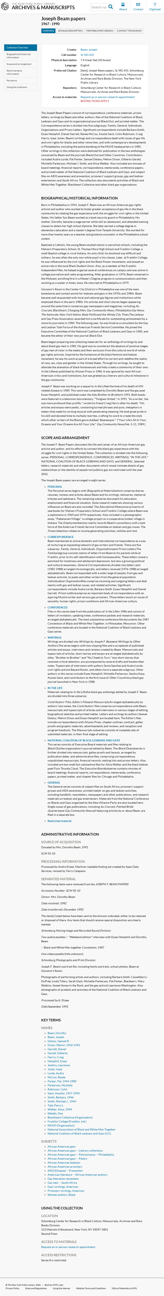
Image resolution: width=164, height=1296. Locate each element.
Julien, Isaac (55, 1069)
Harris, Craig (56, 1057)
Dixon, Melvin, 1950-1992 (64, 1045)
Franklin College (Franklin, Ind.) (67, 1121)
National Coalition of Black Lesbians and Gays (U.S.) (79, 1133)
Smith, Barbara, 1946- (61, 1097)
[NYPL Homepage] (5, 6)
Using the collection (17, 87)
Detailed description (70, 31)
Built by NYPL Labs (54, 1285)
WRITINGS (54, 637)
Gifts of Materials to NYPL (124, 1288)
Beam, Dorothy (57, 1033)
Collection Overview (17, 47)
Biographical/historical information (19, 56)
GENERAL (54, 782)
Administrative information (14, 72)
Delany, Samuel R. (58, 1041)
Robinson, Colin (57, 1089)
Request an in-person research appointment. (108, 97)
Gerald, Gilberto (58, 1053)
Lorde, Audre (56, 1073)
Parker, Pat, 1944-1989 (62, 1081)
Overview (48, 31)
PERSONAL (55, 486)
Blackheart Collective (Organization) (70, 1117)
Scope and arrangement (19, 64)
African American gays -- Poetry (67, 1158)
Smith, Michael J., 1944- (62, 1101)
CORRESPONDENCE (61, 537)
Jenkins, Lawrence (59, 1065)
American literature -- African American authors (77, 1174)
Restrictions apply (95, 101)
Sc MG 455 (87, 54)
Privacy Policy (12, 1288)
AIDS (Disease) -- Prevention (65, 1170)
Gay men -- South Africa (62, 1182)
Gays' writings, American (63, 1186)
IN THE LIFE (55, 688)
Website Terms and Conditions (91, 1288)
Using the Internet (61, 1288)
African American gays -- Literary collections (75, 1150)
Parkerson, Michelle (60, 1085)
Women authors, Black (61, 1194)
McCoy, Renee (56, 1077)
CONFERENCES (58, 607)
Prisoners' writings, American (66, 1190)
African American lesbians (64, 1162)
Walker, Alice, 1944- (60, 1109)
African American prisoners (65, 1166)
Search (110, 7)
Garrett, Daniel (57, 1049)
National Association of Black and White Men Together (82, 1129)
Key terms (12, 80)
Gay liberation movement (63, 1178)
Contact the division (129, 31)
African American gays (62, 1146)
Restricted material (59, 821)
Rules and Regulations (36, 1288)
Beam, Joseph (89, 49)
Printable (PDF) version (99, 31)
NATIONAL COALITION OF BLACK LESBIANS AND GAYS (84, 740)
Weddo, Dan (55, 1113)
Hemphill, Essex (57, 1061)
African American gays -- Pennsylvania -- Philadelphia (81, 1154)
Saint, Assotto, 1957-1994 (64, 1093)
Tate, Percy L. (56, 1105)
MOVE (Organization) (61, 1125)
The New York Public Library (21, 1285)
